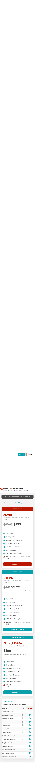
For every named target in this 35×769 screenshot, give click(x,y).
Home (6, 488)
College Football (17, 488)
